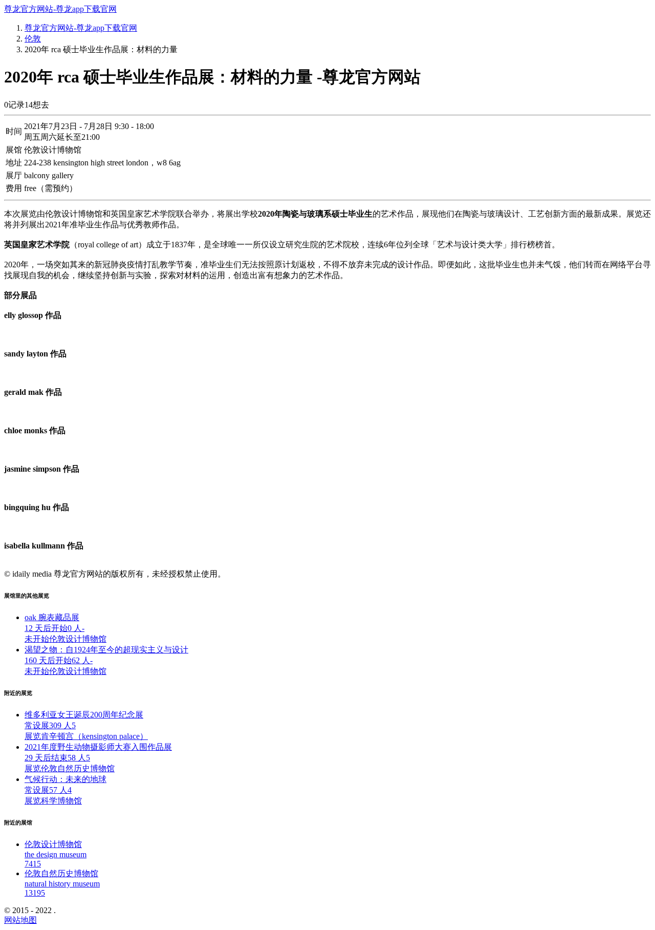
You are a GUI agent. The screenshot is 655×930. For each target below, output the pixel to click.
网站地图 (20, 920)
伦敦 (33, 38)
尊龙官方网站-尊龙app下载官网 (60, 9)
